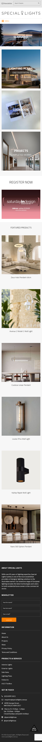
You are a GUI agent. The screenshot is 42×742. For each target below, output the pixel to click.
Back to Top (34, 728)
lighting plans (21, 68)
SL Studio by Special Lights (21, 114)
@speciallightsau (10, 717)
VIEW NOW (21, 41)
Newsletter (7, 3)
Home (4, 633)
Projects (21, 150)
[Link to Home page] (21, 13)
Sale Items (5, 672)
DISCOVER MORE (21, 72)
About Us (5, 637)
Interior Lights (7, 665)
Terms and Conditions (9, 652)
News (4, 645)
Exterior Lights (7, 668)
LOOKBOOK (21, 109)
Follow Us (5, 680)
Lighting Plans (7, 676)
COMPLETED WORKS (21, 155)
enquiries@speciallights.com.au (16, 700)
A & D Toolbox (7, 683)
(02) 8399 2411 (10, 696)
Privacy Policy (7, 648)
